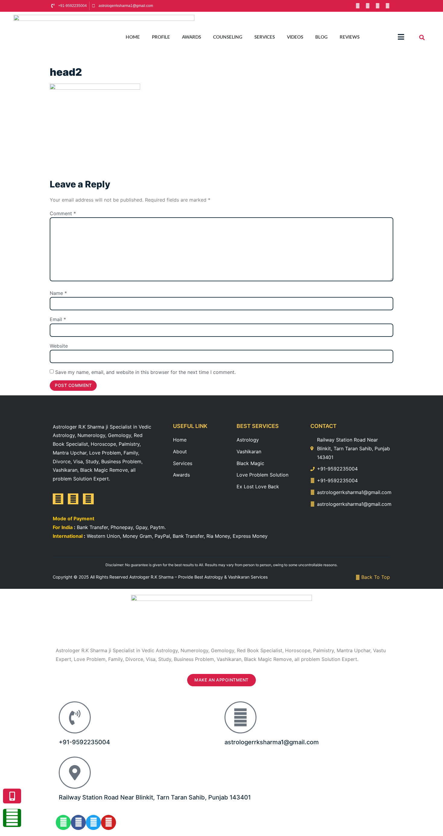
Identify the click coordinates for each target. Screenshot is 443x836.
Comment (63, 213)
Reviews (350, 37)
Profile (161, 37)
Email (58, 319)
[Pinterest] (377, 6)
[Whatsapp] (63, 822)
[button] (422, 37)
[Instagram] (387, 6)
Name (58, 293)
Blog (321, 37)
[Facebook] (357, 6)
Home (133, 37)
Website (59, 345)
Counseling (227, 37)
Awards (191, 37)
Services (264, 37)
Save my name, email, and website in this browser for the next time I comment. (145, 372)
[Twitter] (88, 498)
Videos (295, 37)
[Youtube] (367, 6)
